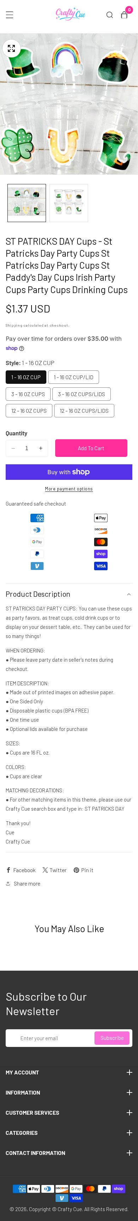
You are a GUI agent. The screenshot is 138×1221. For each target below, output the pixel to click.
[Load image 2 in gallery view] (69, 203)
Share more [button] (27, 883)
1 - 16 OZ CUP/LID (73, 377)
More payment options (69, 489)
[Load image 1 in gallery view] (26, 203)
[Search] (109, 14)
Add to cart (91, 448)
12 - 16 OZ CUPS (29, 410)
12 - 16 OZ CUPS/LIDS (84, 410)
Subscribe (112, 1038)
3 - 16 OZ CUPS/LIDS (81, 394)
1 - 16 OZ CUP (26, 377)
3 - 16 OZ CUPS (28, 394)
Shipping (14, 325)
